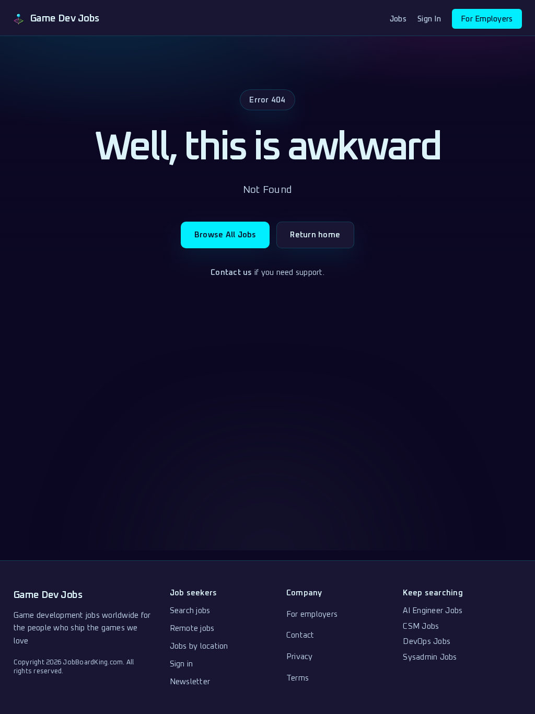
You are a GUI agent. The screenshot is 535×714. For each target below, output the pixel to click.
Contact (300, 635)
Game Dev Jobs (48, 595)
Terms (297, 678)
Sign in (181, 664)
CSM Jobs (421, 626)
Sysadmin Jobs (430, 657)
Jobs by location (199, 646)
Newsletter (190, 682)
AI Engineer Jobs (432, 611)
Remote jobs (192, 628)
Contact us (231, 273)
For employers (312, 614)
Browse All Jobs (225, 235)
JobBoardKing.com (93, 662)
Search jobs (190, 611)
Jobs (398, 19)
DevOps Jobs (426, 642)
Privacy (299, 657)
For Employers (487, 19)
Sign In (429, 19)
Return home (315, 235)
